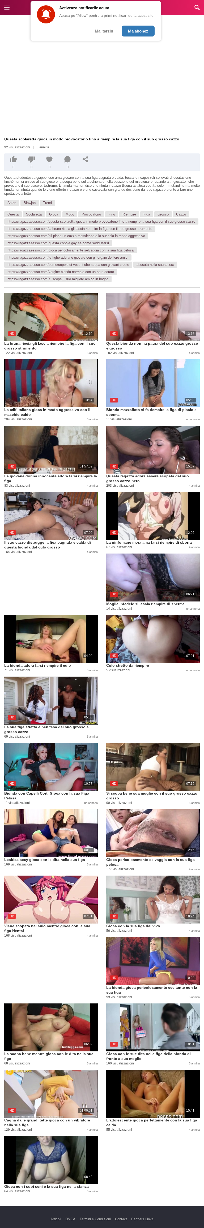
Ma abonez (138, 31)
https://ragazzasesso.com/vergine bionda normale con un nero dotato (60, 272)
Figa (146, 214)
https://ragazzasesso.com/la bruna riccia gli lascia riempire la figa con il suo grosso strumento (79, 229)
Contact (121, 1219)
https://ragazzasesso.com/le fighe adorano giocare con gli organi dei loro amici (67, 257)
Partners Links (142, 1219)
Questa (13, 214)
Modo (70, 214)
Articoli (55, 1219)
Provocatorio (91, 214)
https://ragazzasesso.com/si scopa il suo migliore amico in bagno (57, 279)
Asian (11, 203)
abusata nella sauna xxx (155, 265)
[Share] (85, 159)
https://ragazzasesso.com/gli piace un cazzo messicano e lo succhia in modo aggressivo (76, 236)
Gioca (53, 214)
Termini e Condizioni (95, 1219)
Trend (47, 203)
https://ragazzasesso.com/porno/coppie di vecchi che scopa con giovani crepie (68, 265)
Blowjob (30, 203)
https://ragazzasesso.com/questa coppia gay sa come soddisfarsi (58, 243)
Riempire (129, 214)
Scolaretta (34, 214)
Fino (111, 214)
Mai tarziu (104, 31)
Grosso (163, 214)
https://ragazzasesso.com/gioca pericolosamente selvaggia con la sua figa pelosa (70, 250)
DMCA (70, 1219)
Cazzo (181, 214)
